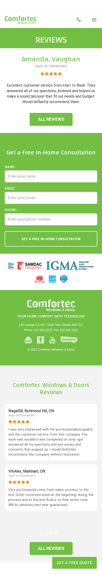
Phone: (11, 209)
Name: (10, 166)
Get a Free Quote (74, 563)
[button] (94, 20)
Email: (10, 188)
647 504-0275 (43, 330)
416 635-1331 (69, 330)
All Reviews (51, 119)
